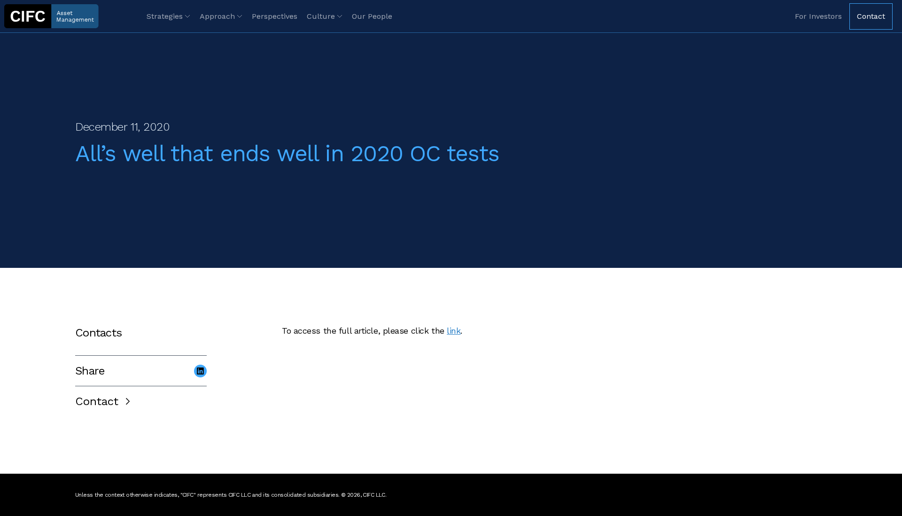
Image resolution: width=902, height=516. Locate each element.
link (453, 331)
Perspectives (274, 16)
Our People (372, 16)
